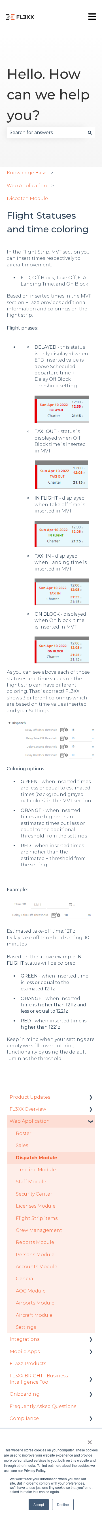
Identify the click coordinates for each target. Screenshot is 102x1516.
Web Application (27, 185)
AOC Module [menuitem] (31, 1291)
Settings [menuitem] (26, 1327)
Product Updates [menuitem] (30, 1097)
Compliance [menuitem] (24, 1418)
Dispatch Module (27, 198)
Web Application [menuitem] (30, 1121)
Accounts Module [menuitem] (36, 1266)
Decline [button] (63, 1504)
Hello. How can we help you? (48, 94)
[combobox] (45, 132)
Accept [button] (38, 1504)
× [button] (89, 1440)
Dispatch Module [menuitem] (36, 1157)
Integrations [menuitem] (24, 1339)
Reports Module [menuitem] (35, 1242)
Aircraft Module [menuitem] (34, 1315)
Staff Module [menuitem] (31, 1181)
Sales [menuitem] (22, 1145)
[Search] (89, 132)
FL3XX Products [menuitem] (28, 1363)
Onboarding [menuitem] (25, 1394)
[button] (90, 1098)
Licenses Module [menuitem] (36, 1206)
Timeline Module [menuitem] (36, 1169)
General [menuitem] (25, 1278)
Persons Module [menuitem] (35, 1254)
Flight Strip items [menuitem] (37, 1218)
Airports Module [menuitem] (35, 1303)
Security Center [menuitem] (34, 1194)
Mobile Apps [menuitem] (25, 1351)
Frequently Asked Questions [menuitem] (43, 1406)
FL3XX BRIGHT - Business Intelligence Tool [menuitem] (39, 1379)
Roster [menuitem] (23, 1133)
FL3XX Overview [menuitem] (28, 1109)
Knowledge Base (26, 172)
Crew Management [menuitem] (39, 1230)
